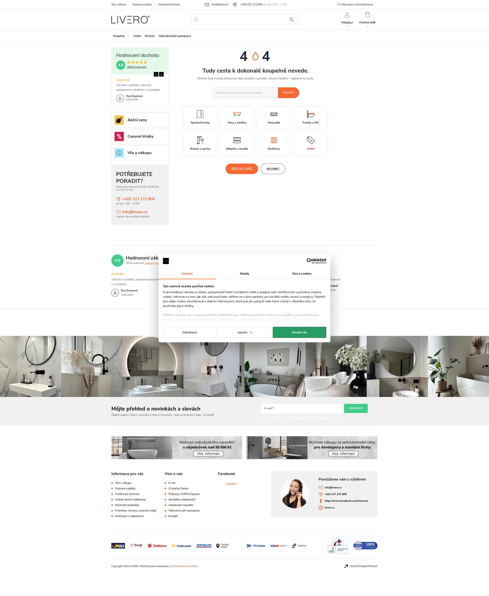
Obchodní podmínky (127, 505)
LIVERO (231, 484)
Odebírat (356, 408)
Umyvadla (274, 122)
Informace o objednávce (129, 516)
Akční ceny (137, 120)
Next (161, 74)
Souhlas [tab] (187, 273)
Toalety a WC (310, 122)
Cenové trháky (141, 136)
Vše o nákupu (118, 4)
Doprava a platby (142, 4)
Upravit (242, 332)
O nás (172, 483)
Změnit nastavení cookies (184, 566)
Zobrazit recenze (154, 263)
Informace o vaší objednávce (357, 4)
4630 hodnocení (136, 67)
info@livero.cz (134, 212)
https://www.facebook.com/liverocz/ (346, 501)
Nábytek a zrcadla (237, 149)
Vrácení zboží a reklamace (130, 499)
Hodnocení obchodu (169, 4)
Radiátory (274, 149)
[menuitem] (121, 36)
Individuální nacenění (180, 505)
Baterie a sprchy (200, 149)
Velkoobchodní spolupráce (184, 510)
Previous (156, 74)
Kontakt (173, 516)
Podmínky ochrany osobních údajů (135, 510)
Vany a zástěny (237, 122)
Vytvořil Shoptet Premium (363, 566)
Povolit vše (299, 332)
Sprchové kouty (200, 122)
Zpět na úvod (241, 168)
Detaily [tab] (244, 273)
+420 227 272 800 (138, 199)
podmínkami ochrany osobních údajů (318, 418)
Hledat (291, 19)
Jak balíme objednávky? (182, 499)
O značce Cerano (178, 488)
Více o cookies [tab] (302, 273)
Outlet (311, 149)
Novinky (273, 169)
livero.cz (329, 507)
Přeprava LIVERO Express (184, 494)
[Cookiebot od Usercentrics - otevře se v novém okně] (309, 261)
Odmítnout (189, 332)
